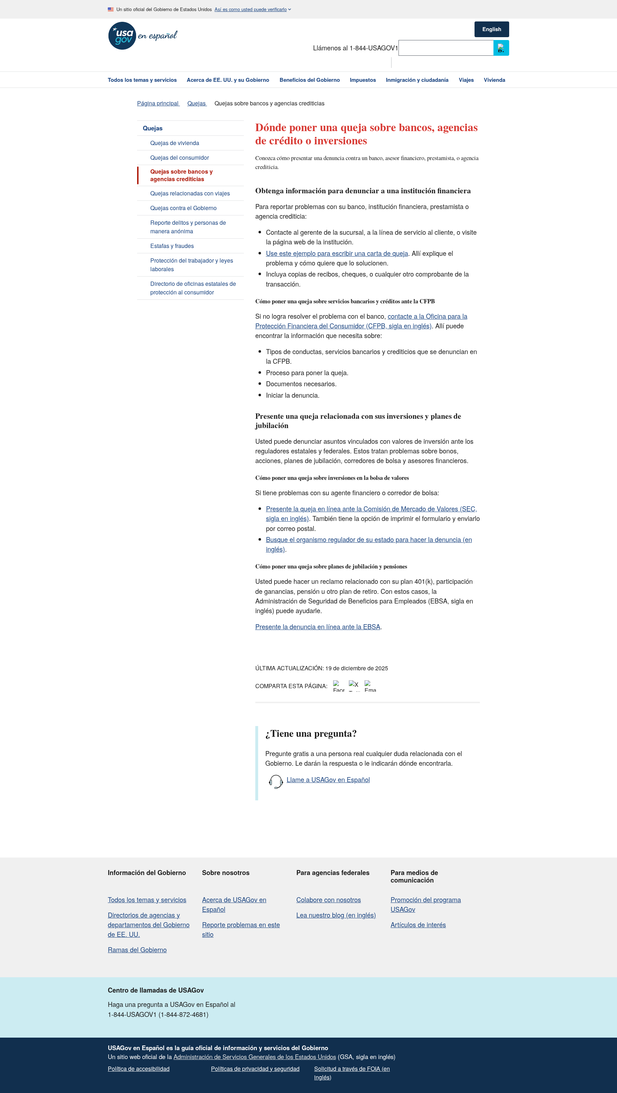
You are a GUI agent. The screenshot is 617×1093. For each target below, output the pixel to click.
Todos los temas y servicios (147, 899)
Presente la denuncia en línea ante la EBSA (317, 626)
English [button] (491, 29)
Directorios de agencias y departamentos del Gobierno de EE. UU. (149, 924)
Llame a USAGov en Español (328, 779)
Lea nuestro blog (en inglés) (336, 914)
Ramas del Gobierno (137, 949)
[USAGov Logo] (143, 35)
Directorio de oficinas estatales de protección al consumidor (193, 287)
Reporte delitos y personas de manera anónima (188, 226)
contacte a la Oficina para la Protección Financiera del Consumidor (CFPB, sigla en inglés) (361, 320)
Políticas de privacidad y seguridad (255, 1068)
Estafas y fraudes (172, 246)
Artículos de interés (418, 924)
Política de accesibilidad (139, 1068)
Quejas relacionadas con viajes (190, 193)
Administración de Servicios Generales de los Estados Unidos (255, 1056)
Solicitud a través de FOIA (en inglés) (352, 1072)
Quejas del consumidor (179, 157)
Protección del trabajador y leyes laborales (191, 264)
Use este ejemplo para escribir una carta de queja (337, 253)
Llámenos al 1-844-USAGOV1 (355, 47)
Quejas (152, 128)
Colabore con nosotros (328, 899)
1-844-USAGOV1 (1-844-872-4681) (158, 1014)
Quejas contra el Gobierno (183, 208)
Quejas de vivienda (174, 143)
